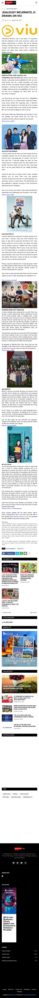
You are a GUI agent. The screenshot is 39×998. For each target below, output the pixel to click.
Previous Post (7, 612)
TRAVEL (15, 794)
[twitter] (17, 863)
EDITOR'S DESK (16, 797)
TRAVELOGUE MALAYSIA (19, 960)
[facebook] (13, 863)
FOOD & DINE (24, 794)
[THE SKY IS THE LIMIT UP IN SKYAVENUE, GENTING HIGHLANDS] (7, 727)
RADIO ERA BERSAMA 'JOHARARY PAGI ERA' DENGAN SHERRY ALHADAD (27, 577)
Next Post (33, 612)
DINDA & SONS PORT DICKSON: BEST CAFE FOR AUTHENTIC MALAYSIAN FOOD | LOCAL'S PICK (25, 707)
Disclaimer (27, 989)
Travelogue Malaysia (29, 995)
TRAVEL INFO (19, 957)
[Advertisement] (19, 820)
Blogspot (12, 995)
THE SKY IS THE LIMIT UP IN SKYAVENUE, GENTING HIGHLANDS (25, 725)
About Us (11, 989)
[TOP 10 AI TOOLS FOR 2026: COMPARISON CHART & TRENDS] (7, 718)
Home (3, 9)
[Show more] (29, 553)
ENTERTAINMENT (12, 9)
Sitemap (19, 991)
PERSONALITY (27, 797)
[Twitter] (17, 553)
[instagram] (25, 863)
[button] (2, 2)
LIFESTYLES (20, 548)
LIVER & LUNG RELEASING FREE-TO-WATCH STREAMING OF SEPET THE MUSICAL (10, 603)
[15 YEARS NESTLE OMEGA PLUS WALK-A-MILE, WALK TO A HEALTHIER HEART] (7, 699)
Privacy (34, 989)
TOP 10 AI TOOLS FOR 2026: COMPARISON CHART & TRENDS (24, 716)
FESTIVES (6, 797)
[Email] (25, 553)
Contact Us (18, 989)
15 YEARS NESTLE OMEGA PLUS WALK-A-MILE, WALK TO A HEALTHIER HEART (24, 698)
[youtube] (21, 863)
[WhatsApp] (21, 553)
